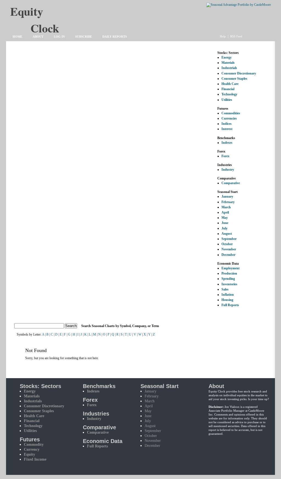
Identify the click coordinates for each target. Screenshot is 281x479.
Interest (226, 129)
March (226, 207)
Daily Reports (114, 36)
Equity (29, 454)
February (228, 202)
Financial (227, 89)
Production (229, 273)
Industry (227, 169)
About (38, 36)
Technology (229, 94)
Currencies (229, 118)
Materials (228, 63)
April (225, 212)
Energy (226, 57)
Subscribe (83, 36)
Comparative (230, 183)
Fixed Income (35, 459)
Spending (228, 279)
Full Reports (230, 305)
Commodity (34, 444)
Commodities (230, 113)
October (227, 244)
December (228, 255)
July (224, 228)
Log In (59, 36)
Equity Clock (44, 14)
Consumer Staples (234, 79)
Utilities (226, 100)
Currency (32, 449)
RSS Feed (236, 36)
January (227, 196)
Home (17, 36)
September (229, 239)
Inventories (229, 284)
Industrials (229, 68)
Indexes (226, 143)
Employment (230, 268)
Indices (226, 124)
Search (71, 326)
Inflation (227, 295)
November (228, 249)
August (226, 234)
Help (223, 36)
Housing (227, 300)
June (224, 223)
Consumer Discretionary (238, 73)
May (224, 218)
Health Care (229, 84)
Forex (225, 156)
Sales (225, 289)
